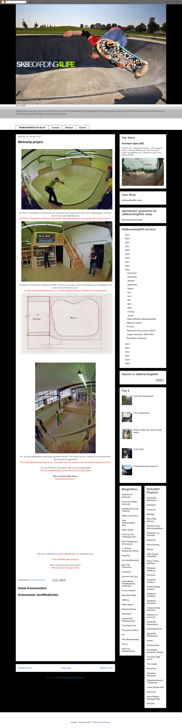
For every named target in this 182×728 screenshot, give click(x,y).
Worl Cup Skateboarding (128, 650)
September (132, 284)
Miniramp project (134, 323)
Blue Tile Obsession (126, 566)
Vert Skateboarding (130, 639)
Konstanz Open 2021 (133, 143)
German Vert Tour (130, 576)
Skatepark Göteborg (151, 594)
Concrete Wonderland (143, 396)
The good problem (130, 630)
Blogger (107, 722)
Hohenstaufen (153, 645)
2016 (127, 266)
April (129, 304)
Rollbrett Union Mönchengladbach (155, 527)
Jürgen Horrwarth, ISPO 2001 (140, 334)
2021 (127, 246)
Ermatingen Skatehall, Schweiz (155, 651)
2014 (127, 344)
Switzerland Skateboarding (128, 619)
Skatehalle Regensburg (152, 623)
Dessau (150, 549)
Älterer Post (106, 668)
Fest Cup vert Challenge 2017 (129, 535)
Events (82, 127)
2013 (127, 348)
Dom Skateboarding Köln (128, 522)
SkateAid (126, 555)
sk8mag (125, 600)
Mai (129, 300)
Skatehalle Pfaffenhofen (152, 634)
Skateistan (126, 614)
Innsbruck (151, 509)
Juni (129, 296)
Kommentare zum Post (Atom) (71, 677)
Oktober (131, 281)
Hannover (151, 575)
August (130, 288)
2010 (127, 359)
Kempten (151, 703)
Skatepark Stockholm (151, 602)
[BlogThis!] (56, 580)
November (132, 277)
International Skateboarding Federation (128, 583)
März (130, 308)
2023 (127, 238)
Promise (130, 326)
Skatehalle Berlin (154, 629)
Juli (129, 292)
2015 (127, 269)
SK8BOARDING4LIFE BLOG (32, 127)
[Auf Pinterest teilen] (64, 580)
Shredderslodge (129, 595)
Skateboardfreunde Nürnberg (155, 681)
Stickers (69, 127)
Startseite (66, 668)
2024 (127, 235)
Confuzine (126, 572)
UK (123, 635)
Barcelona (151, 668)
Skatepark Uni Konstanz (153, 534)
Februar (131, 312)
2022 (127, 242)
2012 (127, 352)
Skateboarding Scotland (153, 588)
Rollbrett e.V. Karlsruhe (152, 616)
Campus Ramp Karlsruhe (153, 609)
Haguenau (151, 540)
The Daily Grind (129, 625)
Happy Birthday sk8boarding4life (141, 319)
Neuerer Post (25, 668)
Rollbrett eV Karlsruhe (127, 495)
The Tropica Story (142, 413)
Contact (55, 127)
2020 (127, 250)
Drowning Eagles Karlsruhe (129, 502)
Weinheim (151, 505)
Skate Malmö (128, 604)
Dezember (132, 273)
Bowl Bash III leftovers (137, 338)
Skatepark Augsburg (151, 569)
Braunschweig (153, 544)
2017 (127, 262)
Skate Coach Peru (130, 516)
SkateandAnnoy (129, 609)
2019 (127, 254)
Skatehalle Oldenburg (151, 499)
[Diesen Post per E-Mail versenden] (53, 580)
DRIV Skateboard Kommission (129, 542)
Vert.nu (125, 644)
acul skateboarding (130, 560)
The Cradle (152, 664)
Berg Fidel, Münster (152, 520)
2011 (127, 356)
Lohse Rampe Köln (155, 687)
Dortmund (151, 692)
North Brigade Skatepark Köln (153, 697)
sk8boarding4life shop (132, 200)
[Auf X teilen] (58, 580)
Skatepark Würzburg (151, 674)
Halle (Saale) (128, 530)
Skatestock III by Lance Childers (141, 330)
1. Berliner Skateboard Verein (130, 549)
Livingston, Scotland (151, 580)
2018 (127, 258)
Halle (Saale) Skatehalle (152, 555)
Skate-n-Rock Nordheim (153, 562)
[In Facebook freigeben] (61, 580)
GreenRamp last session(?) (146, 466)
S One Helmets (129, 590)
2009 (127, 363)
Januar (130, 315)
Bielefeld (150, 514)
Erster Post (139, 449)
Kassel (150, 640)
